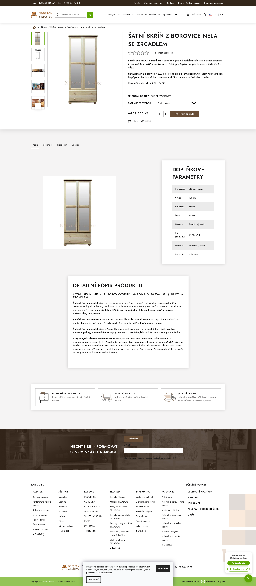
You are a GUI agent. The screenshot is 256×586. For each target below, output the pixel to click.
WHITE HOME (91, 511)
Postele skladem (117, 497)
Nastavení (94, 579)
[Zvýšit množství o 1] (165, 114)
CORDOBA (89, 501)
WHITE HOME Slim (93, 516)
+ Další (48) (90, 530)
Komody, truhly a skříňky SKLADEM (121, 525)
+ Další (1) (141, 530)
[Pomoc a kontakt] (248, 578)
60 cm (192, 206)
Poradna (192, 497)
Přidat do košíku (187, 113)
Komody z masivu (40, 497)
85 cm (192, 215)
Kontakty (170, 3)
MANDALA (89, 526)
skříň (137, 60)
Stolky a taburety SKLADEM (117, 541)
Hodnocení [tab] (62, 144)
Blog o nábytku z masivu (189, 3)
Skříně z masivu (196, 189)
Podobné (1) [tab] (47, 144)
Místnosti (64, 491)
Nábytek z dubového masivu (171, 516)
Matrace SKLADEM (119, 501)
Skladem (115, 491)
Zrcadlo (108, 323)
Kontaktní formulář (240, 569)
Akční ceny (167, 497)
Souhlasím (163, 568)
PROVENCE (90, 497)
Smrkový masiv (142, 506)
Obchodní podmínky (153, 3)
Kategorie (168, 491)
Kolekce (89, 491)
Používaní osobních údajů (203, 509)
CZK (216, 14)
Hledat (90, 13)
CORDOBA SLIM (92, 506)
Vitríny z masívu (40, 515)
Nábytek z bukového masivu (171, 525)
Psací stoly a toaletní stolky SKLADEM (119, 533)
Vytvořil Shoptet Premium (190, 581)
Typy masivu (143, 491)
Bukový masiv (142, 526)
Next (38, 106)
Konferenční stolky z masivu (42, 503)
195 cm (192, 197)
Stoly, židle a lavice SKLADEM (118, 508)
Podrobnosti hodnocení (162, 52)
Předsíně (62, 506)
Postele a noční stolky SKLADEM (120, 516)
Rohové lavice (39, 519)
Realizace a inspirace (213, 3)
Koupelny (62, 497)
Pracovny (62, 511)
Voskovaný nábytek (144, 497)
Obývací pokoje (65, 526)
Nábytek (38, 491)
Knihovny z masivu (41, 510)
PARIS (87, 521)
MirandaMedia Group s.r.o (215, 581)
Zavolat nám (240, 563)
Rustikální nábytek (144, 511)
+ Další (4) (115, 548)
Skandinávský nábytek (145, 501)
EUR (221, 14)
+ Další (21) (38, 534)
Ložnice (61, 516)
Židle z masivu (39, 524)
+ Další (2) (167, 544)
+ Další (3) (63, 530)
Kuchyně (62, 501)
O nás (137, 3)
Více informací (105, 572)
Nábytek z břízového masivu (171, 538)
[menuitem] (114, 14)
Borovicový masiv (197, 224)
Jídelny (61, 521)
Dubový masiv (142, 516)
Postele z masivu (40, 529)
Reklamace (194, 503)
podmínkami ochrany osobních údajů (161, 458)
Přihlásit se (133, 438)
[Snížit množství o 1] (153, 114)
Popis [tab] (35, 144)
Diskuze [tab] (75, 144)
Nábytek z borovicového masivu (173, 503)
